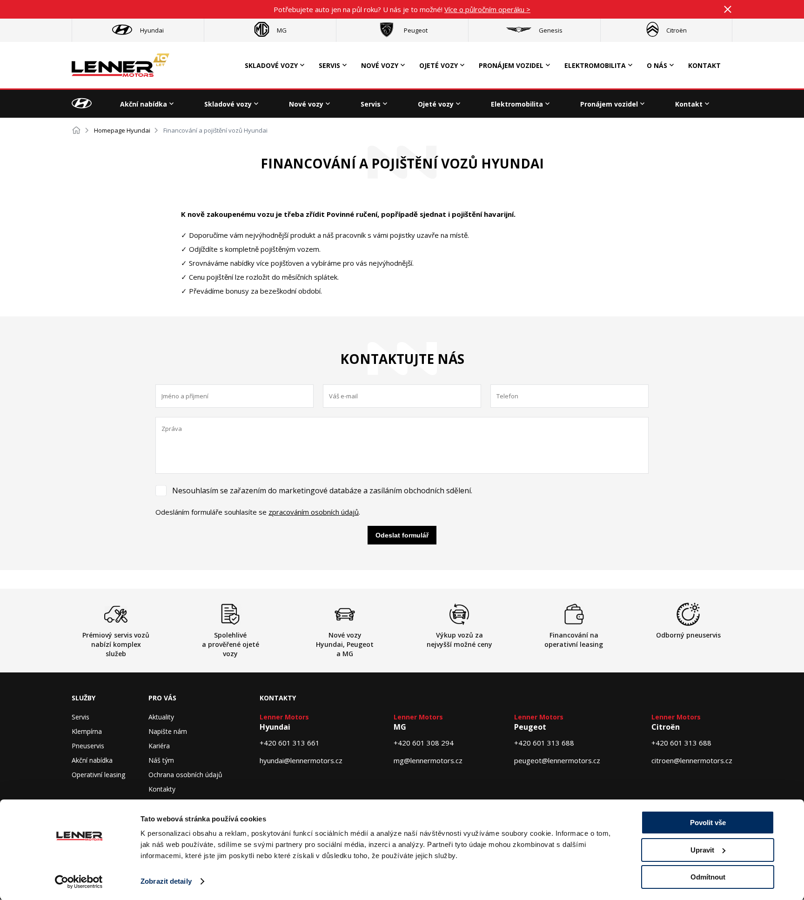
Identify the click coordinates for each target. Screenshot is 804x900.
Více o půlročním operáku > (487, 9)
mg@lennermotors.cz (428, 760)
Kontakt (704, 65)
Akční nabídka (143, 104)
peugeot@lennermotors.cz (557, 760)
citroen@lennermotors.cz (691, 760)
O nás (657, 65)
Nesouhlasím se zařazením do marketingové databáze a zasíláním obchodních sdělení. (322, 490)
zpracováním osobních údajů (313, 512)
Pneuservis (88, 745)
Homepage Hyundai (122, 130)
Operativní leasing (98, 774)
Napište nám (167, 731)
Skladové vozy (271, 65)
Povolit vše (708, 822)
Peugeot (416, 30)
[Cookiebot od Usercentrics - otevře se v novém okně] (79, 882)
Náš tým (161, 760)
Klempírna (87, 731)
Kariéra (159, 745)
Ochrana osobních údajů (185, 774)
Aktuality (161, 716)
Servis (329, 65)
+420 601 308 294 (424, 742)
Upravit (702, 850)
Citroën (676, 30)
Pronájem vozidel (511, 65)
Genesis (551, 30)
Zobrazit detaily (166, 881)
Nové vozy (379, 65)
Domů (76, 130)
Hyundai (152, 30)
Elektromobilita (595, 65)
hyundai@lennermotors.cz (301, 760)
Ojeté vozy (438, 65)
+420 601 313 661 (290, 742)
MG (282, 30)
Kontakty (161, 789)
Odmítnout (707, 877)
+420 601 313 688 (544, 742)
